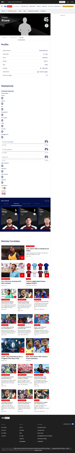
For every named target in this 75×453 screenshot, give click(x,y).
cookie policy (41, 430)
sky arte (3, 435)
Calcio (3, 11)
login (72, 1)
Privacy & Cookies (30, 448)
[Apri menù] (1, 6)
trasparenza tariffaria (56, 448)
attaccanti (37, 203)
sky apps (21, 430)
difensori (16, 203)
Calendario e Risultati (33, 11)
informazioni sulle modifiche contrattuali (42, 448)
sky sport (4, 427)
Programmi (22, 441)
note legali (40, 433)
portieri (6, 203)
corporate (40, 441)
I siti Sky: (3, 424)
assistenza (63, 448)
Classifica (43, 11)
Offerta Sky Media (42, 438)
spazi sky (21, 438)
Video (24, 11)
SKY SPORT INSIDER (68, 6)
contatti (67, 448)
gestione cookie (42, 427)
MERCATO (44, 6)
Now (20, 433)
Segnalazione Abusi (38, 450)
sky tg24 (3, 430)
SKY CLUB (50, 6)
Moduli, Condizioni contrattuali (20, 448)
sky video (3, 433)
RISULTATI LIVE (24, 6)
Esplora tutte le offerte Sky (15, 1)
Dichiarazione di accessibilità (45, 435)
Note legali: (40, 424)
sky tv (21, 427)
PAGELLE (39, 6)
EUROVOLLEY (57, 6)
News (20, 11)
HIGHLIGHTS (33, 6)
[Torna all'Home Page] (8, 6)
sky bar (21, 435)
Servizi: (21, 424)
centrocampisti (26, 203)
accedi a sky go (67, 424)
